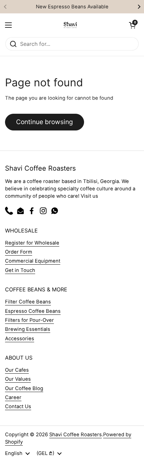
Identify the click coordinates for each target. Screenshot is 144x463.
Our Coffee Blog (24, 388)
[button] (132, 25)
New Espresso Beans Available (72, 6)
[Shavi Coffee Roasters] (70, 25)
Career (13, 397)
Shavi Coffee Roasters (75, 435)
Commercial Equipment (32, 261)
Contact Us (18, 406)
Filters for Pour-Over (29, 320)
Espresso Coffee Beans (33, 311)
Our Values (18, 379)
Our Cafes (17, 370)
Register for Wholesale (32, 243)
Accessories (19, 339)
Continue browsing (44, 122)
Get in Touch (20, 270)
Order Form (18, 252)
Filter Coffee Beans (28, 302)
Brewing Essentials (27, 329)
